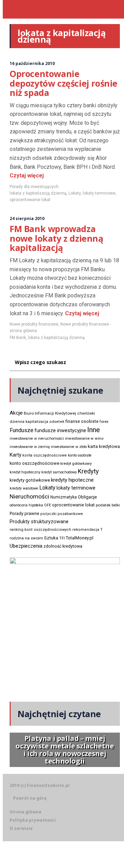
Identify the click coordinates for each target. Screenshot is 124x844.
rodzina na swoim (26, 538)
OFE (47, 505)
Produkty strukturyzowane (39, 521)
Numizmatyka (63, 497)
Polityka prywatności (33, 820)
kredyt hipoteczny (25, 472)
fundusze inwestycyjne (60, 430)
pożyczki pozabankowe (61, 514)
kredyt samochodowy (59, 472)
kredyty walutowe (24, 488)
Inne (93, 430)
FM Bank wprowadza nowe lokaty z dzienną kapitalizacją (56, 238)
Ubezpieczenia (26, 546)
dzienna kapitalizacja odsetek (37, 421)
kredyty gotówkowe (30, 480)
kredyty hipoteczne (72, 480)
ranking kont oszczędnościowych (40, 529)
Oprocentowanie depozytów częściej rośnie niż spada (63, 83)
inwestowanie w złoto (69, 447)
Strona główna (25, 812)
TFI (62, 538)
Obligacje (87, 497)
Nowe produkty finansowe (34, 324)
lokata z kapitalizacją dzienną (38, 193)
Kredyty (88, 471)
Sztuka (51, 537)
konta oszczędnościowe (44, 455)
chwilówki (86, 413)
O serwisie (21, 828)
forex (104, 421)
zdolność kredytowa (62, 546)
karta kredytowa (104, 446)
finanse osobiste (82, 421)
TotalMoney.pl (79, 537)
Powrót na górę (29, 798)
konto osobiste (80, 455)
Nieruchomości (29, 496)
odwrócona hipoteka (26, 505)
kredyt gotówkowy (76, 463)
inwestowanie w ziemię (30, 447)
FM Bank (18, 337)
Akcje (16, 413)
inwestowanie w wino (84, 438)
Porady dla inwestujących (34, 186)
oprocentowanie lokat (30, 199)
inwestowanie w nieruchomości (37, 438)
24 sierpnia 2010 (27, 218)
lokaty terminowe (99, 193)
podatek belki (108, 505)
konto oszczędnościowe (34, 463)
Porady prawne (24, 513)
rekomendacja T (87, 529)
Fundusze (21, 430)
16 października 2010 (32, 63)
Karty (15, 455)
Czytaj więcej (27, 175)
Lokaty (75, 193)
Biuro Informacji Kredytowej (50, 413)
